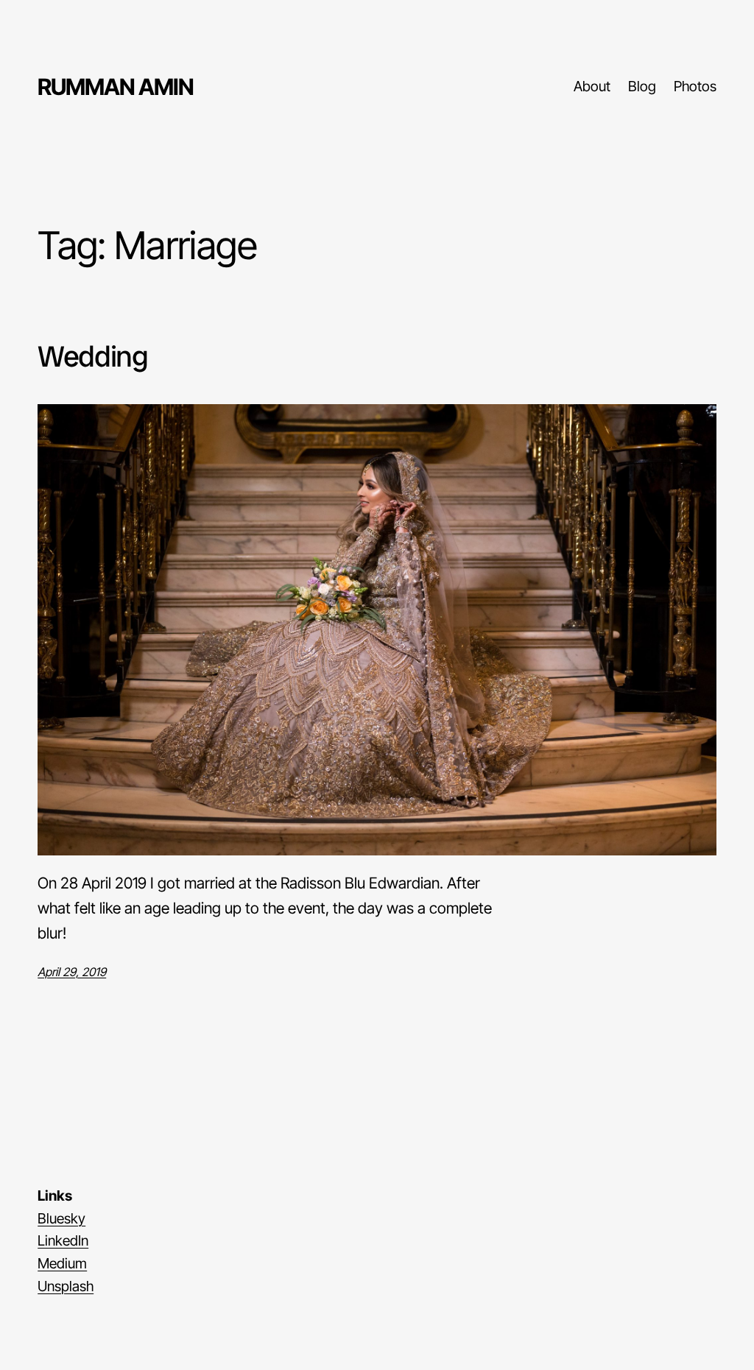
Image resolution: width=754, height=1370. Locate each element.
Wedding (93, 356)
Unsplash (66, 1286)
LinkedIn (63, 1240)
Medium (62, 1263)
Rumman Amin (116, 86)
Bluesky (61, 1218)
